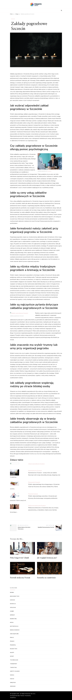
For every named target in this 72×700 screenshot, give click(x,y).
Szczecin (49, 171)
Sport (12, 656)
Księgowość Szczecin (34, 482)
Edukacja (13, 603)
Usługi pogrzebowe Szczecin (36, 464)
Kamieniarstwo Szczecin (35, 470)
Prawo (12, 641)
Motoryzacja (14, 626)
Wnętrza (13, 682)
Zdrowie (12, 686)
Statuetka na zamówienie (46, 578)
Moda (12, 622)
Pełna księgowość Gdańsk (19, 558)
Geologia (13, 607)
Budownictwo (14, 596)
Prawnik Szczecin (33, 494)
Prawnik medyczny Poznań (20, 578)
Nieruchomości (15, 630)
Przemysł (13, 645)
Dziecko (12, 600)
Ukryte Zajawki (15, 671)
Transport (13, 663)
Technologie (14, 660)
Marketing (13, 618)
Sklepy (12, 652)
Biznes (12, 592)
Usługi (13, 18)
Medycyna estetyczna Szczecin (37, 505)
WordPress (13, 697)
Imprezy (12, 615)
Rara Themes (21, 695)
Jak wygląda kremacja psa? (47, 558)
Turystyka (13, 667)
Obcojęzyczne (14, 633)
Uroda (12, 675)
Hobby (12, 611)
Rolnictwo (13, 648)
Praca (12, 637)
